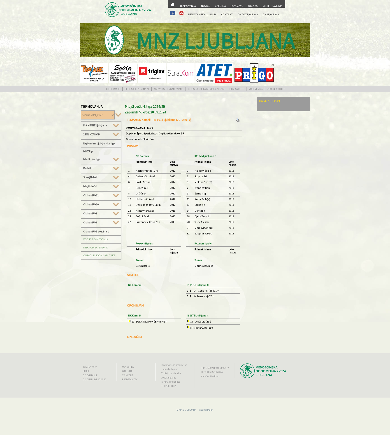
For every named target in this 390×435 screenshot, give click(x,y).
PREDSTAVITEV (196, 14)
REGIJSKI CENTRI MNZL (137, 89)
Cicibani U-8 (90, 222)
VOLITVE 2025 (255, 89)
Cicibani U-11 (91, 195)
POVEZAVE (237, 5)
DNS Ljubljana (271, 14)
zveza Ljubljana (169, 369)
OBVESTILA (128, 366)
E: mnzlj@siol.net (170, 381)
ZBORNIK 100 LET (276, 89)
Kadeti (87, 168)
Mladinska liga (91, 159)
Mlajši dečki (90, 186)
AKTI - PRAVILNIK (272, 5)
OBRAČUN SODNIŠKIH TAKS (99, 255)
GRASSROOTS (236, 89)
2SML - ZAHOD (91, 134)
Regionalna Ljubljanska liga (99, 143)
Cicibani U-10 (91, 204)
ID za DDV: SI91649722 (212, 372)
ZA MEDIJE (127, 375)
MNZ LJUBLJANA (187, 409)
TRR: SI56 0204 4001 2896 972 (215, 368)
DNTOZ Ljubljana (248, 14)
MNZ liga (88, 151)
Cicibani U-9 (90, 213)
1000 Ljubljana (168, 377)
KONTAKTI (227, 14)
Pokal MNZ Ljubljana (95, 125)
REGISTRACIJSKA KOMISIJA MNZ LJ (206, 89)
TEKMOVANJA (188, 5)
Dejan (210, 409)
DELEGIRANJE (112, 89)
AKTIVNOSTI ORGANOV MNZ (168, 89)
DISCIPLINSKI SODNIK (95, 247)
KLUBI (212, 14)
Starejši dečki (90, 177)
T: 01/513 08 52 (168, 386)
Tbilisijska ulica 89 (171, 373)
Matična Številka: (210, 376)
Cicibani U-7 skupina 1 (96, 231)
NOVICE (205, 5)
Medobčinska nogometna (174, 365)
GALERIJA (220, 5)
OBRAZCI (253, 5)
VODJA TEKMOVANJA (95, 239)
